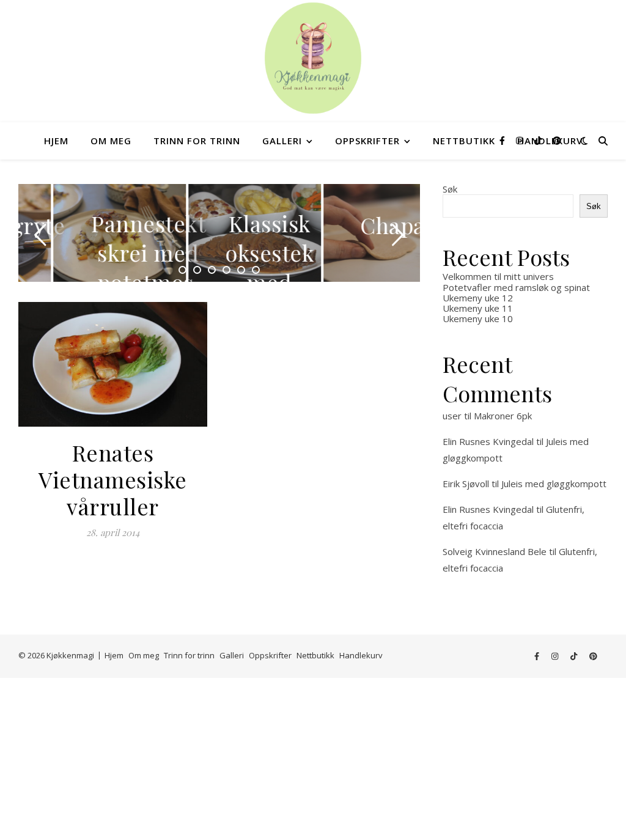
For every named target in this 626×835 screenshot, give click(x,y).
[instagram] (521, 140)
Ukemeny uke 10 (478, 318)
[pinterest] (557, 140)
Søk (450, 189)
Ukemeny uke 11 (478, 308)
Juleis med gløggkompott (553, 483)
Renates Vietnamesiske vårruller (113, 479)
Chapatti (370, 225)
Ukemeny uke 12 (478, 298)
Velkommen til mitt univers (498, 276)
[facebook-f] (503, 140)
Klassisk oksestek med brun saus (235, 281)
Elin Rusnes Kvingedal (488, 441)
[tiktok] (539, 140)
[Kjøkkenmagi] (313, 58)
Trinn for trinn (196, 140)
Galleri (282, 140)
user (452, 416)
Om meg (110, 140)
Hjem (56, 140)
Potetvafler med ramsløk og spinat (516, 287)
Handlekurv (361, 655)
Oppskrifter (367, 140)
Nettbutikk (464, 140)
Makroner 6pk (503, 416)
